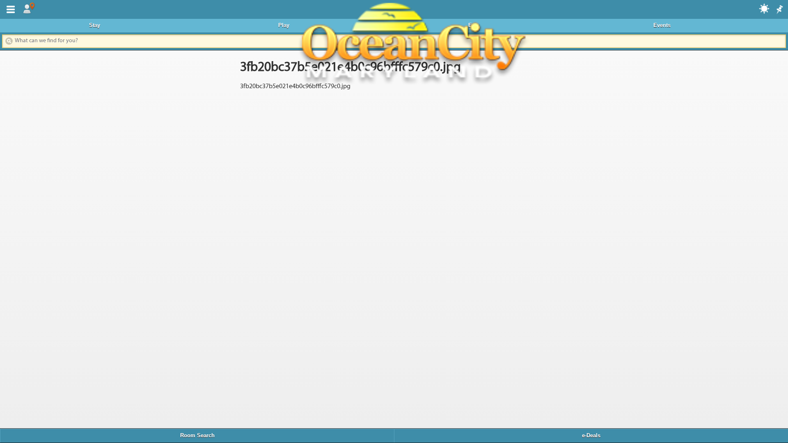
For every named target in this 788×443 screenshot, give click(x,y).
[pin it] (779, 10)
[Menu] (9, 9)
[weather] (765, 8)
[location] (29, 9)
